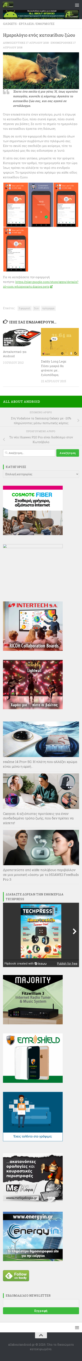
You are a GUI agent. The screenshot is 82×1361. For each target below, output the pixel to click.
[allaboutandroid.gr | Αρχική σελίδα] (10, 5)
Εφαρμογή (24, 308)
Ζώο (36, 308)
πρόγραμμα (48, 308)
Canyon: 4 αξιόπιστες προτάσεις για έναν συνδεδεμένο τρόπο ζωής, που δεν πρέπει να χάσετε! (38, 818)
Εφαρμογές (45, 24)
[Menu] (77, 5)
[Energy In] (33, 1260)
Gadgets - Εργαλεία (18, 24)
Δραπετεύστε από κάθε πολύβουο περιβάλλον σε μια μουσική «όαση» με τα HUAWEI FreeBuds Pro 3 (41, 874)
